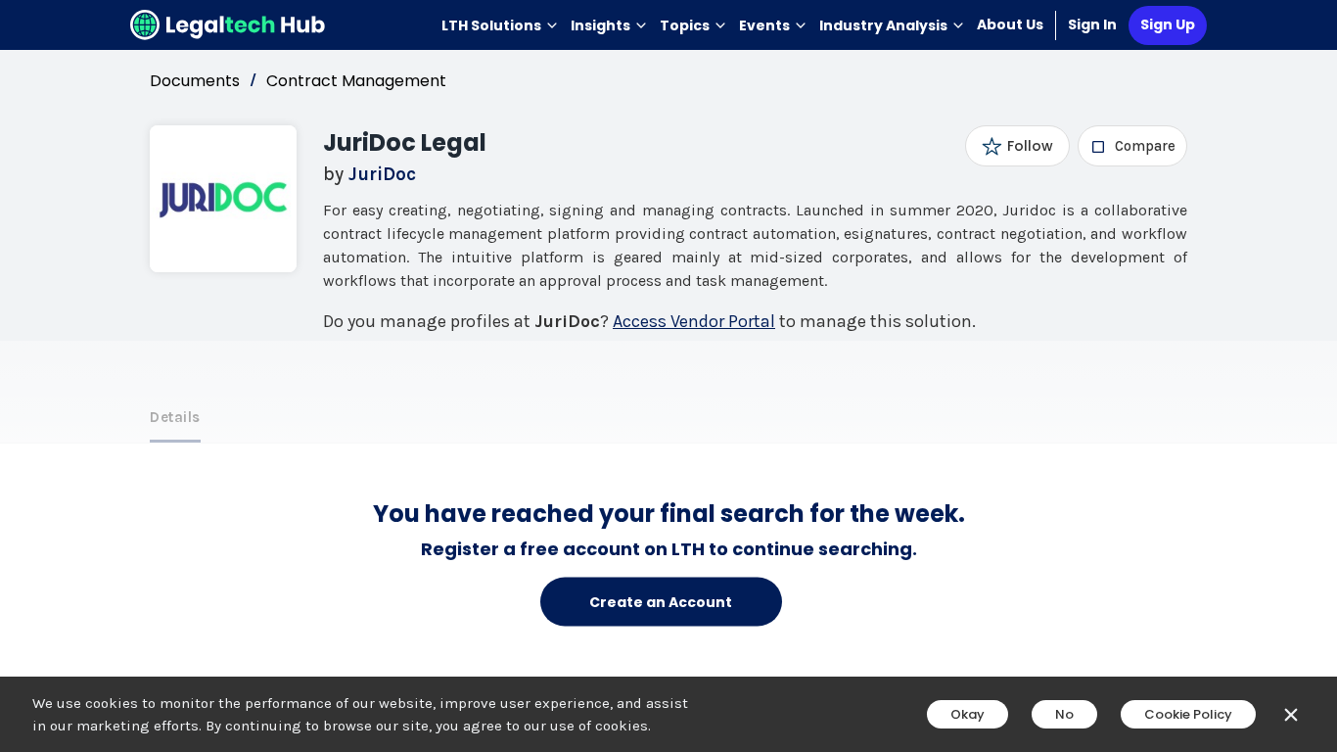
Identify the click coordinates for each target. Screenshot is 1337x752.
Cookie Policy (1188, 714)
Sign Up (1167, 24)
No (1064, 714)
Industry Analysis (883, 25)
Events (764, 25)
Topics (685, 25)
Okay (967, 714)
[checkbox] (1133, 146)
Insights (600, 25)
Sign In (1092, 24)
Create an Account (660, 601)
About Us (1010, 24)
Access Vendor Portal (694, 321)
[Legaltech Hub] (228, 25)
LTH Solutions (491, 25)
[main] (668, 376)
